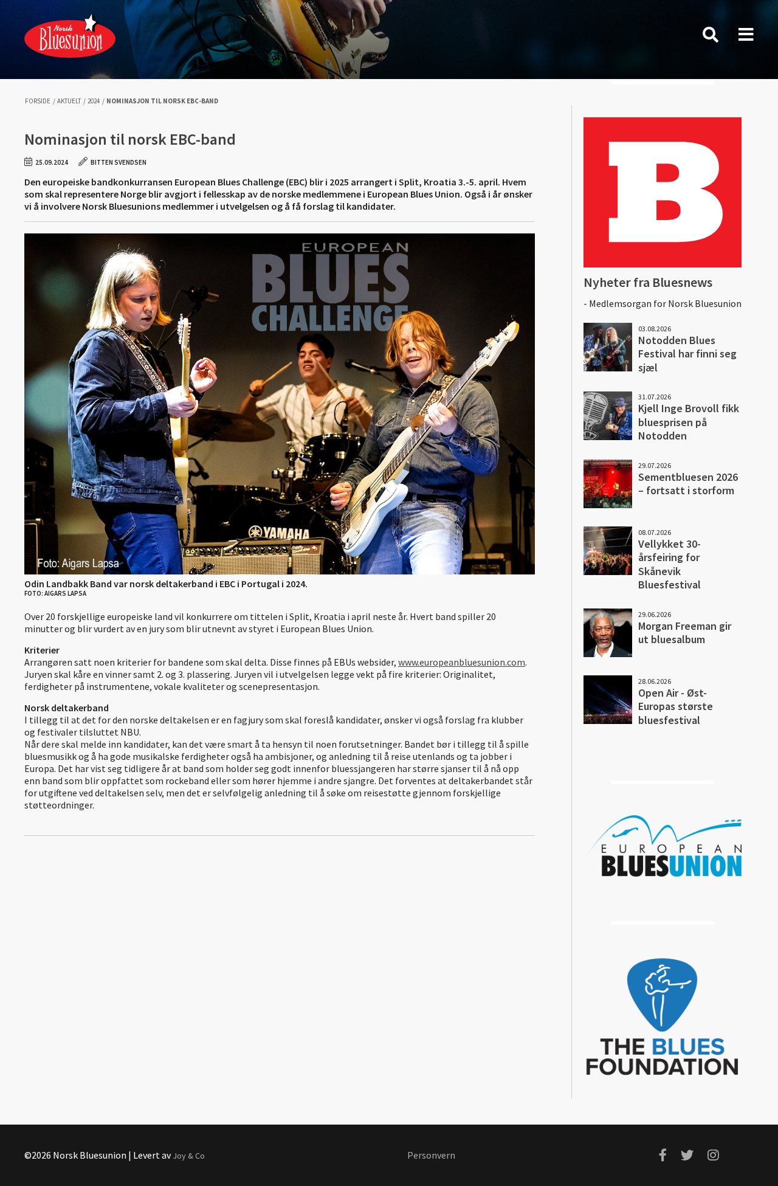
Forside (37, 101)
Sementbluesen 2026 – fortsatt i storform (688, 484)
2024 (94, 101)
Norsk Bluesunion (69, 35)
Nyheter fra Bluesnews (648, 282)
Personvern (431, 1155)
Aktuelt (69, 101)
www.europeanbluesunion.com (461, 662)
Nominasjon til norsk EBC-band (162, 101)
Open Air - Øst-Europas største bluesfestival (675, 706)
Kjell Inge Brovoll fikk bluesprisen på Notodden (688, 422)
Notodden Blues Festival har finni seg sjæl (687, 353)
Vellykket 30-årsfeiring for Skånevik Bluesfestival (669, 564)
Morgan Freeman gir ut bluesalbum (684, 633)
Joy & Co (189, 1155)
